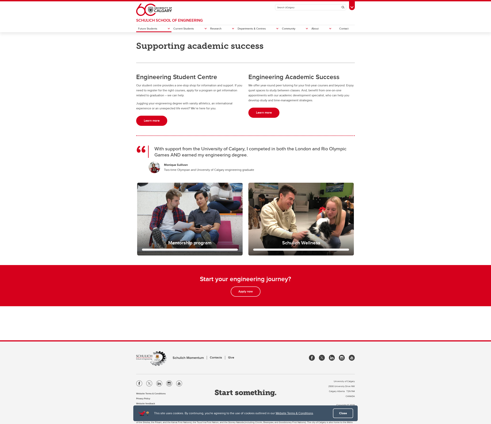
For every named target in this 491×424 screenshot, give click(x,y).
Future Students (147, 28)
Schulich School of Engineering (169, 20)
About (315, 28)
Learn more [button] (152, 120)
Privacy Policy (143, 398)
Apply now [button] (245, 291)
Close (343, 413)
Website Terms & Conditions (294, 413)
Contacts (216, 357)
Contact (343, 28)
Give (231, 357)
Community (288, 28)
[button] (190, 219)
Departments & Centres (252, 28)
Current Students (183, 28)
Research (216, 28)
